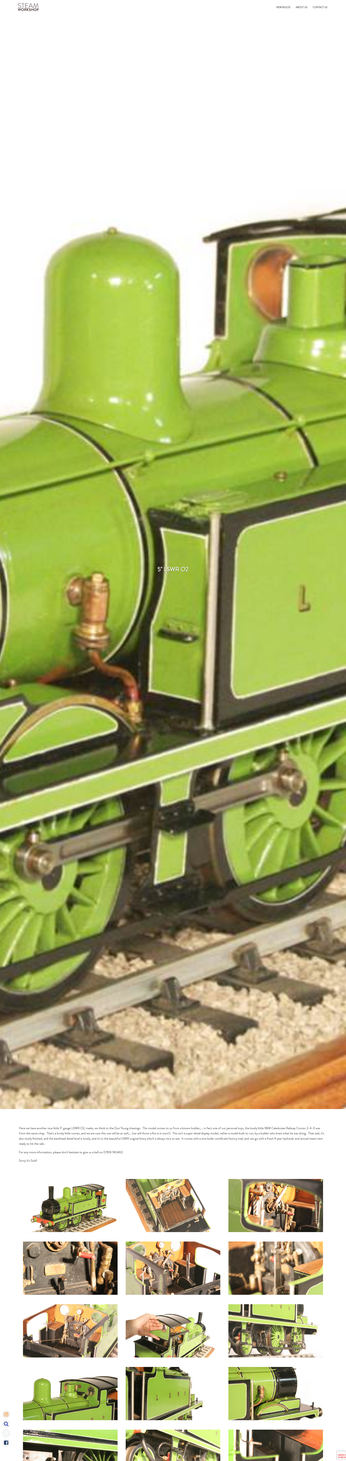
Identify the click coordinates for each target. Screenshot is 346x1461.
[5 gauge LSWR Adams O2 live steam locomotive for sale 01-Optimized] (173, 1206)
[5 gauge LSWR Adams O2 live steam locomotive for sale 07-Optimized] (173, 1331)
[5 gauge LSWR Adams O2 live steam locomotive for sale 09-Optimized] (70, 1394)
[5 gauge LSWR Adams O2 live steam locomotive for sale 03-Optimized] (70, 1269)
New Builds (283, 7)
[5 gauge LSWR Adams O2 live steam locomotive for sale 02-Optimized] (275, 1206)
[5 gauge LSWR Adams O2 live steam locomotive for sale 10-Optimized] (173, 1394)
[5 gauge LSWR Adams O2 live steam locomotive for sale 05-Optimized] (275, 1269)
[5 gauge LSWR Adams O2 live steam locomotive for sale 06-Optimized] (70, 1331)
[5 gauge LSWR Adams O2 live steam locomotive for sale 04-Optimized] (173, 1269)
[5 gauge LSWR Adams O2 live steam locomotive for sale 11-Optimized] (275, 1394)
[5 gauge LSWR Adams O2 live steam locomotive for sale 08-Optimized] (275, 1331)
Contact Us (320, 7)
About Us (301, 7)
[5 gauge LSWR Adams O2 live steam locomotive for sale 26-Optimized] (70, 1206)
